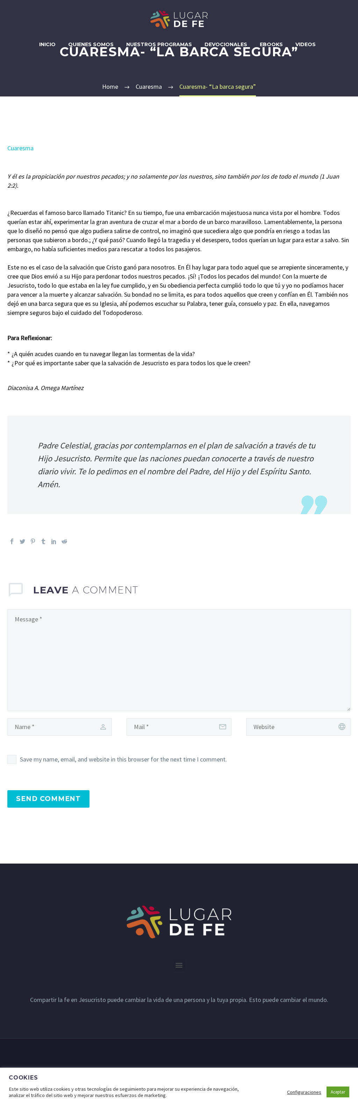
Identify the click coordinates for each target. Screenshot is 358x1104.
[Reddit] (64, 541)
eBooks (271, 44)
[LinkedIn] (54, 541)
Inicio (47, 44)
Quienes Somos (91, 44)
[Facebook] (12, 541)
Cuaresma (20, 148)
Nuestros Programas (159, 44)
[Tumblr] (43, 541)
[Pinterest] (33, 541)
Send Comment (48, 799)
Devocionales (226, 44)
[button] (179, 965)
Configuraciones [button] (304, 1092)
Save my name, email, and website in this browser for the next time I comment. (123, 759)
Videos (305, 44)
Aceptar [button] (338, 1092)
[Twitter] (22, 541)
